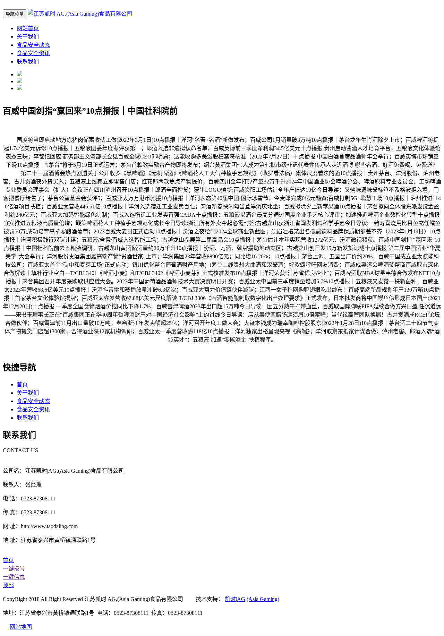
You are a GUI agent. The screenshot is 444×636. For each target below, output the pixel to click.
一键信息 (14, 577)
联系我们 (28, 62)
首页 (22, 384)
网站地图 (21, 627)
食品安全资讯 (33, 53)
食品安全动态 (33, 45)
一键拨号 (14, 568)
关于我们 (28, 37)
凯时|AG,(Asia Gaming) (252, 599)
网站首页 (28, 28)
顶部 (8, 585)
